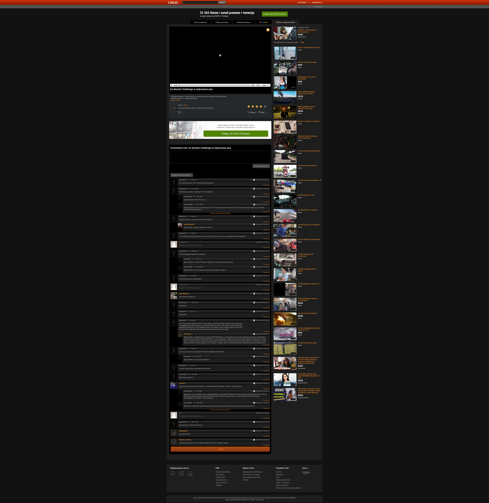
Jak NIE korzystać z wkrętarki (309, 225)
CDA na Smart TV (222, 483)
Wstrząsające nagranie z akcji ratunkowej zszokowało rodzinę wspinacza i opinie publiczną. (309, 391)
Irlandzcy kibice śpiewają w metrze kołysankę (307, 137)
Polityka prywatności (283, 480)
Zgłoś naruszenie (282, 485)
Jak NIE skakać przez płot (307, 343)
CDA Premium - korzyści (251, 475)
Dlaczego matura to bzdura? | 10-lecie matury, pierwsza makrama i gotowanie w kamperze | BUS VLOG (308, 360)
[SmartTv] (183, 477)
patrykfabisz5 (184, 294)
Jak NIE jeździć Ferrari (306, 195)
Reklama (219, 485)
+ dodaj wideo (318, 6)
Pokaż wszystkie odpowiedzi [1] (220, 409)
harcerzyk (187, 334)
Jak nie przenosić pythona (307, 313)
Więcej (221, 449)
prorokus (182, 383)
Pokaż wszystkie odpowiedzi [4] (220, 213)
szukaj (222, 2)
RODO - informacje (282, 483)
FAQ (277, 477)
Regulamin (280, 475)
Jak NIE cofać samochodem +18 (309, 180)
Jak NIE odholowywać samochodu (306, 255)
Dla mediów (220, 475)
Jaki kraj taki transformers (307, 166)
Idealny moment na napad (307, 62)
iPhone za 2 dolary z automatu (309, 121)
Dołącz (274, 14)
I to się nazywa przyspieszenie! (309, 151)
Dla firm (245, 480)
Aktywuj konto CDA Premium (253, 472)
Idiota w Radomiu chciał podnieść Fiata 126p (306, 107)
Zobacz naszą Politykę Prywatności (237, 500)
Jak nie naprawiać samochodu (309, 239)
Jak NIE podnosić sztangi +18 (308, 284)
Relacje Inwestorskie (223, 472)
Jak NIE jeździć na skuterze (308, 210)
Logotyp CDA (220, 477)
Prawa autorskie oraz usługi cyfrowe (288, 488)
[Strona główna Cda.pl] (174, 2)
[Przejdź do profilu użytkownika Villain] (173, 107)
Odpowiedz (266, 185)
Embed (252, 112)
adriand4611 (183, 431)
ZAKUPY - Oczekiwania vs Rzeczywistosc (307, 31)
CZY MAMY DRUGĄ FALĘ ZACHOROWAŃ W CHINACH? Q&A (309, 376)
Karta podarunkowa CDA (251, 477)
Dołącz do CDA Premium (236, 133)
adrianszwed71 (189, 224)
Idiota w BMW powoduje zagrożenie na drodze (306, 93)
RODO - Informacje (257, 500)
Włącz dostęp (175, 100)
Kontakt (278, 472)
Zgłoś (262, 112)
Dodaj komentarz (261, 166)
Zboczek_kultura (185, 440)
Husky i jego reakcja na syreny (309, 47)
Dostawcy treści (221, 480)
